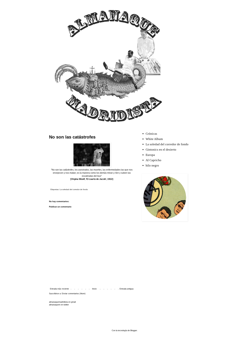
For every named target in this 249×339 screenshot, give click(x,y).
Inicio (94, 289)
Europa (150, 155)
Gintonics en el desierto (161, 149)
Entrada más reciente (59, 289)
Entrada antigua (126, 289)
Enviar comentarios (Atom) (73, 293)
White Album (154, 139)
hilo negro (152, 165)
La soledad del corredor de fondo (74, 189)
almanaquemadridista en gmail (62, 302)
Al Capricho (153, 160)
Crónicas (151, 133)
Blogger (133, 330)
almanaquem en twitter (59, 305)
